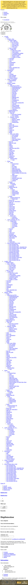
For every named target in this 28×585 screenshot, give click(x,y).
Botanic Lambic (15, 55)
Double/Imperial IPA (17, 87)
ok (2, 500)
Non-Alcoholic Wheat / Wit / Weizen (17, 248)
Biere (7, 37)
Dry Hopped (15, 136)
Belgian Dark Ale (13, 187)
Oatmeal (14, 180)
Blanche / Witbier (16, 119)
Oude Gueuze (15, 52)
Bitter (10, 144)
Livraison (5, 552)
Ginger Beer (12, 241)
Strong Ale (11, 124)
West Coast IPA (15, 105)
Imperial (14, 184)
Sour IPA (14, 92)
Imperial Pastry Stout (17, 171)
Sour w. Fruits (15, 44)
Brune (8, 161)
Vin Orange (14, 226)
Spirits (10, 240)
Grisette (11, 146)
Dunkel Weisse (12, 210)
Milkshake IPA (15, 97)
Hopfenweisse (15, 122)
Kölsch (10, 128)
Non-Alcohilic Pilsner (14, 256)
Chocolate (14, 176)
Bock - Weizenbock (13, 126)
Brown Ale (11, 200)
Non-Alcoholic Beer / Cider (13, 243)
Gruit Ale (11, 59)
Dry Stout (14, 166)
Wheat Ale (14, 118)
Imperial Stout (15, 163)
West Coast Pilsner (16, 139)
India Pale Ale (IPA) (15, 85)
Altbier (10, 131)
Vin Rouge (14, 224)
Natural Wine (13, 221)
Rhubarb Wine (12, 235)
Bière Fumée (12, 111)
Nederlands (6, 13)
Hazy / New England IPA (18, 102)
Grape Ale (11, 63)
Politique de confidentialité (9, 554)
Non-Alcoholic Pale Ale (14, 260)
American (14, 109)
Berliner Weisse (12, 40)
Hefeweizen (15, 120)
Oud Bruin (11, 58)
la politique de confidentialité (18, 539)
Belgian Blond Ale (13, 110)
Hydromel (11, 234)
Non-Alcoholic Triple (14, 253)
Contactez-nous (6, 556)
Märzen (11, 145)
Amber (10, 149)
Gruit (13, 159)
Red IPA (14, 96)
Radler (10, 132)
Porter (11, 188)
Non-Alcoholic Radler (14, 250)
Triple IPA (14, 93)
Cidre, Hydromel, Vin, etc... (13, 219)
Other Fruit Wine (13, 236)
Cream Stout (15, 179)
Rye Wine (11, 214)
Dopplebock (12, 204)
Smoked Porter (15, 193)
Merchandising (12, 80)
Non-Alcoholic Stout (14, 249)
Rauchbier (11, 211)
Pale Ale (12, 113)
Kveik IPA (14, 101)
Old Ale (11, 205)
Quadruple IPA (15, 100)
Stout (11, 162)
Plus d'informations (24, 582)
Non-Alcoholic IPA (13, 244)
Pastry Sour (14, 46)
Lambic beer (13, 49)
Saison (10, 84)
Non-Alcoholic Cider (14, 245)
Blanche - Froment (14, 117)
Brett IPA (14, 98)
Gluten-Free (12, 156)
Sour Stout (14, 167)
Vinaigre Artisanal (13, 78)
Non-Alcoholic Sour (13, 258)
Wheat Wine (12, 150)
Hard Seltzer (12, 237)
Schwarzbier (12, 208)
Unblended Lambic (16, 54)
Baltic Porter (15, 191)
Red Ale (11, 141)
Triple (10, 123)
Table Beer (11, 153)
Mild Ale (11, 154)
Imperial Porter (15, 192)
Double (11, 182)
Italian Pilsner (15, 140)
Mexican (14, 137)
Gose (10, 61)
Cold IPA (14, 104)
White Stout (14, 175)
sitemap (5, 557)
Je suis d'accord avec (13, 539)
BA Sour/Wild (15, 42)
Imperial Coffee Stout (17, 178)
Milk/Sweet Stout (16, 169)
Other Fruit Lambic (16, 50)
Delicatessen (10, 70)
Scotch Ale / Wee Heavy (14, 201)
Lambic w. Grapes (16, 57)
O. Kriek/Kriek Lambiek (17, 53)
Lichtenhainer (12, 62)
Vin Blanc (14, 222)
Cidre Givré (12, 232)
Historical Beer (13, 158)
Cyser (10, 239)
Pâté (10, 72)
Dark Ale (11, 213)
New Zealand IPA (16, 107)
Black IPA (12, 183)
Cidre (10, 230)
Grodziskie (11, 68)
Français (5, 12)
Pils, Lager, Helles (14, 133)
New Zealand (15, 115)
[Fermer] (21, 8)
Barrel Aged (15, 198)
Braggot (11, 228)
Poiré (10, 231)
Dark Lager (11, 209)
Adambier (11, 65)
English (5, 14)
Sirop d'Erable (12, 76)
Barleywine (13, 215)
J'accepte (19, 582)
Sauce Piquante (12, 75)
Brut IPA (14, 94)
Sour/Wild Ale (15, 45)
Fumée (10, 196)
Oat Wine (11, 152)
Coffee (10, 71)
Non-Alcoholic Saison (14, 254)
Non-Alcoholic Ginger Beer (15, 257)
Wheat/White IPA (16, 88)
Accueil (6, 36)
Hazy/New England (16, 114)
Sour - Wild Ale (13, 41)
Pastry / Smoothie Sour (14, 67)
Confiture (11, 74)
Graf (10, 66)
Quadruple (11, 185)
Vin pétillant (15, 223)
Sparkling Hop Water (14, 252)
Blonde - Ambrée (11, 83)
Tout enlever (3, 507)
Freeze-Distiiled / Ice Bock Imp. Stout (17, 382)
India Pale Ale (15, 89)
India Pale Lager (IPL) (14, 148)
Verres (10, 81)
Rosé (13, 227)
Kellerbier (11, 157)
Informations (4, 560)
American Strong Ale (15, 197)
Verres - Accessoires (12, 79)
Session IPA (15, 91)
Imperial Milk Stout (16, 170)
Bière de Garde (12, 143)
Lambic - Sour (10, 39)
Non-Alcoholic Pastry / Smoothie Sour (18, 247)
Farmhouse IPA (15, 106)
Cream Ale (11, 130)
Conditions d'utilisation (8, 553)
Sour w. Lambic (12, 48)
